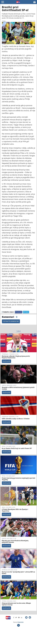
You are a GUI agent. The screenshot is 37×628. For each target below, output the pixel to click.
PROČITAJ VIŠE (6, 361)
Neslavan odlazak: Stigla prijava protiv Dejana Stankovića (16, 357)
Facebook (19, 312)
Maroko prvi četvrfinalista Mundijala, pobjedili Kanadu (15, 541)
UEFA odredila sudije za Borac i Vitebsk (16, 419)
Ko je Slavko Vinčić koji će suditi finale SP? (17, 448)
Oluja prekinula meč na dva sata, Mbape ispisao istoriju (16, 604)
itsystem (20, 622)
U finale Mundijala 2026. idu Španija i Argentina (15, 510)
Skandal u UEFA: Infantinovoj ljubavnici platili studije (18, 388)
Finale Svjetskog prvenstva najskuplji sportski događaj (18, 479)
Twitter (26, 312)
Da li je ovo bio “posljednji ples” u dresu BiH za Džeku (18, 572)
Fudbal (19, 331)
